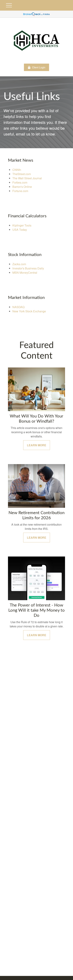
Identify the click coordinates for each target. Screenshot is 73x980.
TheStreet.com (21, 174)
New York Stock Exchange (29, 311)
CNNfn (16, 170)
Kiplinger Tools (21, 225)
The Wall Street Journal (27, 178)
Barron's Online (22, 187)
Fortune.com (20, 191)
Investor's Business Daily (28, 268)
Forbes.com (19, 182)
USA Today (19, 230)
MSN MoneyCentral (24, 272)
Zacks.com (19, 264)
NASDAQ (18, 307)
